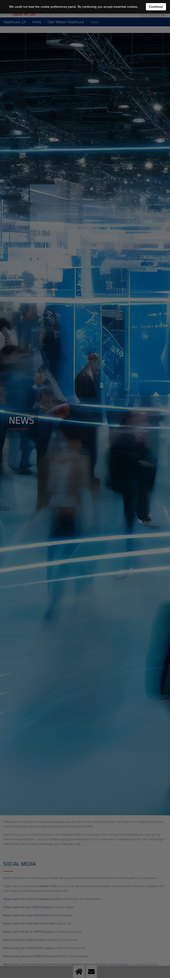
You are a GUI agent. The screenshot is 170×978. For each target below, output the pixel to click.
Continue (156, 6)
